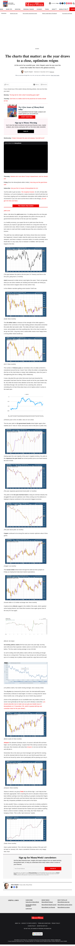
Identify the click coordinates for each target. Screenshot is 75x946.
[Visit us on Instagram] (69, 3)
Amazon (6, 742)
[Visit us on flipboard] (71, 3)
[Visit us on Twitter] (62, 3)
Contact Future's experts (29, 924)
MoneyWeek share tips (63, 903)
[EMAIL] (17, 887)
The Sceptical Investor (27, 192)
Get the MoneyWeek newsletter (31, 907)
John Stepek (29, 72)
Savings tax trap (14, 13)
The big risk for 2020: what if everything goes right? (24, 95)
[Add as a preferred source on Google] (37, 935)
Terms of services (32, 872)
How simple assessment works (30, 13)
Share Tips (9, 9)
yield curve (7, 210)
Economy (39, 9)
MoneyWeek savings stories (65, 906)
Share (7, 84)
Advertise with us (42, 927)
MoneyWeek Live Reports (48, 909)
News (1, 9)
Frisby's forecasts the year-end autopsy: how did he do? (28, 138)
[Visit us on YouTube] (67, 3)
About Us (17, 924)
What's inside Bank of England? (49, 13)
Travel (47, 9)
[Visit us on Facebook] (60, 3)
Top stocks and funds (67, 13)
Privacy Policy (56, 924)
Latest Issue (29, 910)
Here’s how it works (55, 75)
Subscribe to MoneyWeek (32, 903)
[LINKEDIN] (14, 887)
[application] (26, 157)
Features (52, 72)
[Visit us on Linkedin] (65, 3)
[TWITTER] (12, 887)
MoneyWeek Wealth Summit (49, 906)
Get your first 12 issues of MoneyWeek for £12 (24, 188)
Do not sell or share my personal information (37, 930)
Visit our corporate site (55, 941)
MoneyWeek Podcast (47, 903)
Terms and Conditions (44, 924)
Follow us (37, 84)
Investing (17, 9)
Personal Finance (28, 9)
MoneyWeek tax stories (64, 909)
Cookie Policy (32, 927)
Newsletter (45, 84)
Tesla (22, 791)
